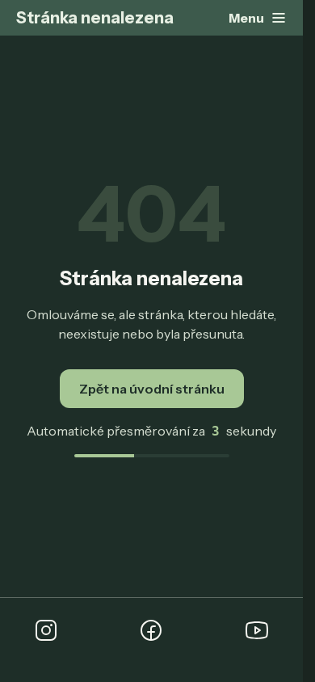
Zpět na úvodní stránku (152, 389)
